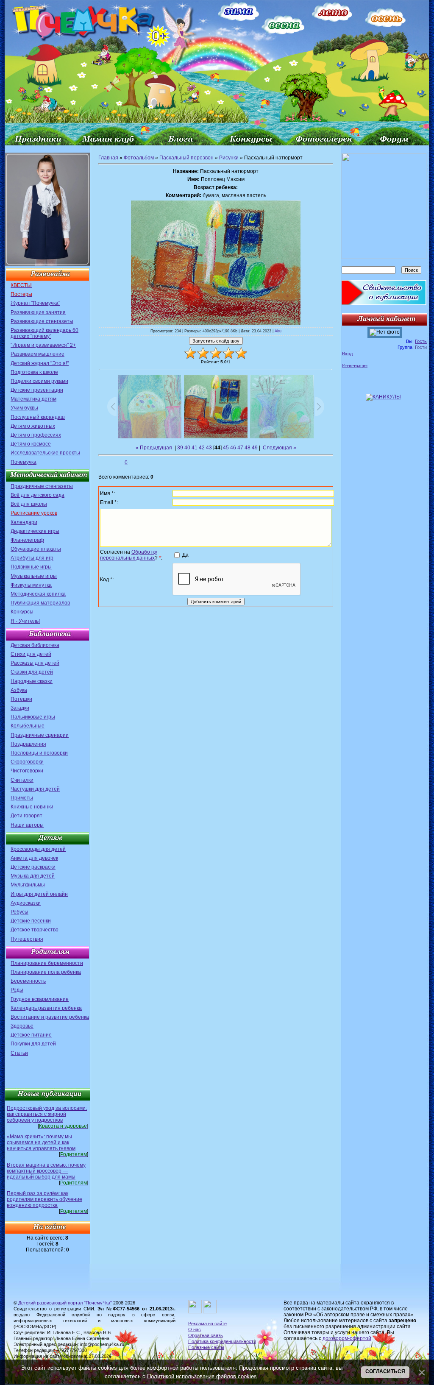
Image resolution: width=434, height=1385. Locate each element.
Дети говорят (26, 816)
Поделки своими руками (39, 381)
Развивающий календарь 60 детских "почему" (44, 333)
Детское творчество (34, 930)
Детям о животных (33, 426)
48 (247, 448)
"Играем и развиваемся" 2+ (43, 345)
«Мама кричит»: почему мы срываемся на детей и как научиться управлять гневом (41, 1142)
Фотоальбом (139, 158)
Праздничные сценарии (40, 735)
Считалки (22, 780)
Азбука (19, 690)
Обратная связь (205, 1335)
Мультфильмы (28, 885)
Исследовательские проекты (45, 453)
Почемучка (23, 462)
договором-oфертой (347, 1338)
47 (240, 448)
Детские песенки (31, 921)
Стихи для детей (31, 654)
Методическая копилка (38, 594)
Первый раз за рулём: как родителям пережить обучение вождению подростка (44, 1199)
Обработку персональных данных (128, 555)
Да (185, 554)
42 (202, 448)
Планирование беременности (47, 963)
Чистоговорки (27, 771)
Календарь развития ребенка (46, 1008)
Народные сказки (32, 681)
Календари (24, 522)
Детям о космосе (31, 444)
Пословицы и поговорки (39, 753)
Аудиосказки (26, 903)
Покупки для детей (33, 1044)
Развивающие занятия (38, 312)
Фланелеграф (27, 540)
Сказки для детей (32, 672)
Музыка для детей (33, 876)
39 (180, 448)
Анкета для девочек (34, 858)
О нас (194, 1329)
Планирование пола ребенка (46, 972)
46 (233, 448)
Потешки (21, 699)
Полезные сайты (206, 1347)
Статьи (19, 1053)
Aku (278, 331)
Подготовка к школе (34, 372)
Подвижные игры (31, 567)
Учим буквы (24, 408)
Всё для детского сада (37, 495)
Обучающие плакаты (36, 549)
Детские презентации (37, 390)
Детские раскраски (33, 867)
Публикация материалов (40, 603)
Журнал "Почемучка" (35, 303)
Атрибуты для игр (32, 558)
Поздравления (28, 744)
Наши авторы (27, 825)
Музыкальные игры (34, 576)
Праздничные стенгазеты (42, 486)
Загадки (20, 708)
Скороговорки (27, 762)
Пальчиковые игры (33, 717)
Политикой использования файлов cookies (202, 1376)
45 (226, 448)
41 (195, 448)
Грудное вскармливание (40, 999)
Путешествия (27, 939)
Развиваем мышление (37, 354)
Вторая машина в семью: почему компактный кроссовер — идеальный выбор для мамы (46, 1171)
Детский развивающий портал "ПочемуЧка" (65, 1302)
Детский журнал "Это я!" (40, 363)
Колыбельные (28, 726)
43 (209, 448)
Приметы (22, 798)
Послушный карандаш (38, 417)
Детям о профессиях (36, 435)
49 (255, 448)
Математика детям (33, 399)
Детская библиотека (35, 645)
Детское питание (31, 1035)
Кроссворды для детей (38, 849)
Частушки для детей (35, 789)
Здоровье (22, 1026)
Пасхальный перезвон (186, 158)
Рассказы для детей (35, 663)
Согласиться (385, 1371)
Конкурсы (22, 612)
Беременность (28, 981)
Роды (17, 990)
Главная (108, 158)
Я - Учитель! (25, 621)
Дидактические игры (35, 531)
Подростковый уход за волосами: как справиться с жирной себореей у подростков (47, 1114)
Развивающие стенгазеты (42, 321)
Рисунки (229, 158)
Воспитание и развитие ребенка (50, 1017)
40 (187, 448)
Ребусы (19, 912)
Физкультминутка (31, 585)
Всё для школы (29, 504)
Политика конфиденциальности (222, 1341)
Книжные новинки (32, 807)
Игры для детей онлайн (39, 894)
